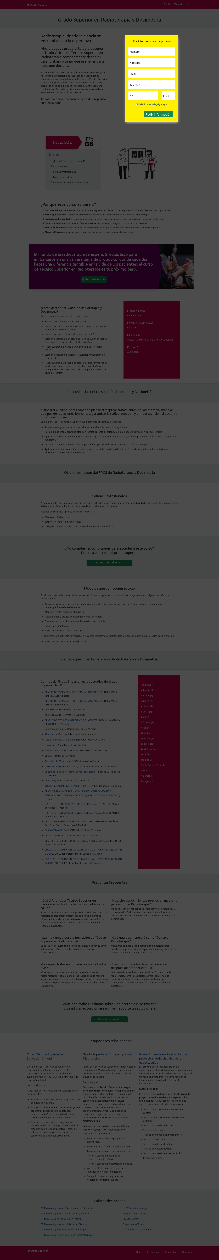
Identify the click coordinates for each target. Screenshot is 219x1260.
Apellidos (135, 63)
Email (133, 74)
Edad (166, 96)
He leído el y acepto (152, 104)
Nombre (135, 51)
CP (131, 96)
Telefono (135, 85)
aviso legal (154, 104)
